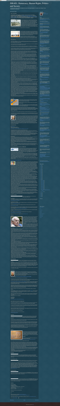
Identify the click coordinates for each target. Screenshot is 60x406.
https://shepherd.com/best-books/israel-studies (44, 161)
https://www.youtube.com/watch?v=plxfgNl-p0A (44, 72)
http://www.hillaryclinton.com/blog (14, 205)
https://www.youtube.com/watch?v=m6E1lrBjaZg (45, 39)
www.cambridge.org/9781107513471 (45, 113)
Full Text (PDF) (12, 128)
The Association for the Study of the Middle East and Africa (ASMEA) (18, 281)
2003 (41, 196)
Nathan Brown (13, 126)
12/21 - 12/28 (42, 180)
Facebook (41, 212)
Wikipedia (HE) (41, 216)
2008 (41, 179)
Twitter (40, 208)
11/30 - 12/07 (42, 181)
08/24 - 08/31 (42, 184)
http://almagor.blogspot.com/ (23, 394)
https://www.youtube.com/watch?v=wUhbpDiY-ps (45, 66)
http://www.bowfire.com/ (14, 368)
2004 (41, 195)
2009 (41, 178)
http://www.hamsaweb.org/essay (14, 312)
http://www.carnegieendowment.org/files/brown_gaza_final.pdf (21, 128)
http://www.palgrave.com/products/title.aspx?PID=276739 (29, 339)
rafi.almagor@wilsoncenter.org (32, 396)
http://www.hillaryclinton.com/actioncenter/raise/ (16, 212)
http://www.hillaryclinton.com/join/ (16, 203)
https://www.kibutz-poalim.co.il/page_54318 (44, 37)
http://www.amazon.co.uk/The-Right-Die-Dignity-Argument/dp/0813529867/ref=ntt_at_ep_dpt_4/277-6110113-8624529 (45, 130)
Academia (41, 211)
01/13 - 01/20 (42, 191)
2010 (41, 177)
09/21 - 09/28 (42, 183)
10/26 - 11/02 (42, 182)
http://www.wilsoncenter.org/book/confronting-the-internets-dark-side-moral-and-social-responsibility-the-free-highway (45, 99)
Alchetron (41, 217)
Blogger (33, 404)
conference (31, 290)
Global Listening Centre (42, 213)
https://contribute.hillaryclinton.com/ (17, 210)
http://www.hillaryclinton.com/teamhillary (15, 200)
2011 (41, 176)
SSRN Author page (41, 207)
